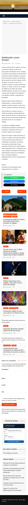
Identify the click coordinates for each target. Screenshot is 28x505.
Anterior (7, 191)
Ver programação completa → (14, 441)
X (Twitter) (15, 184)
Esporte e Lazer (7, 216)
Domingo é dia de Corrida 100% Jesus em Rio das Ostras (13, 484)
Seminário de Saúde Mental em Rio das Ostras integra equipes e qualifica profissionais (13, 470)
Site (3, 391)
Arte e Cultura (7, 345)
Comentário (5, 369)
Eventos (19, 63)
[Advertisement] (14, 39)
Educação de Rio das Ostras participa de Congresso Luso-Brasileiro (14, 464)
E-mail (4, 385)
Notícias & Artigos (14, 308)
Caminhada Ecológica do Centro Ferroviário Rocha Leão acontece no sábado (14, 221)
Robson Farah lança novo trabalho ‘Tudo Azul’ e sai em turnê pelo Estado (12, 282)
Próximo (21, 191)
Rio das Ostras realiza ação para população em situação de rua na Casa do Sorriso (13, 477)
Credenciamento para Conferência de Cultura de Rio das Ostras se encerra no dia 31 (14, 350)
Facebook (15, 181)
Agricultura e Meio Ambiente (10, 214)
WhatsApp (15, 177)
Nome (4, 378)
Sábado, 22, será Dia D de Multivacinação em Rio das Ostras (12, 489)
